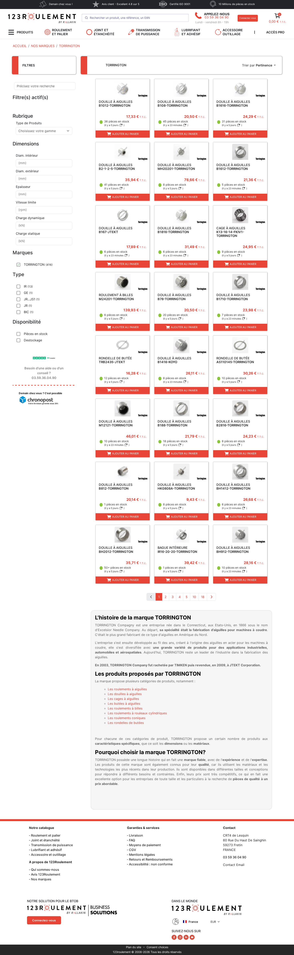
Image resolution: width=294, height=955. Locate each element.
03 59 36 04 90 (217, 17)
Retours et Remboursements (151, 859)
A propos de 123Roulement (50, 862)
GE (28, 293)
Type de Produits (29, 123)
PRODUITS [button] (25, 32)
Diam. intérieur (27, 155)
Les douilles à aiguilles (125, 694)
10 (194, 597)
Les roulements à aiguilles (127, 689)
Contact (229, 828)
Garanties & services (143, 828)
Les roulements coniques (126, 718)
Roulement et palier (45, 835)
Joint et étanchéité (45, 840)
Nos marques (41, 879)
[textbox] (41, 130)
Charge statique (28, 233)
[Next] (211, 597)
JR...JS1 (32, 299)
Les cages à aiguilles (123, 699)
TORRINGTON (38, 265)
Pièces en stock (36, 334)
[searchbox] (44, 163)
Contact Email (233, 865)
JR (28, 306)
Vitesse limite (26, 202)
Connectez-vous (247, 18)
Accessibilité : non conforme (151, 864)
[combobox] (44, 131)
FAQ (132, 840)
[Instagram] (181, 937)
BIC (28, 312)
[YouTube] (192, 937)
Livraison (136, 835)
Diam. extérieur (27, 171)
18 (202, 597)
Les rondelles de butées (126, 723)
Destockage (33, 340)
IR (28, 286)
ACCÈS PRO (275, 32)
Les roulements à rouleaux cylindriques (137, 713)
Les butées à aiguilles (124, 703)
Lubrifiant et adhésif (46, 850)
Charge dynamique (30, 218)
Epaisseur (23, 187)
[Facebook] (175, 937)
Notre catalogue (41, 828)
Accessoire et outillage (48, 855)
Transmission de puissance (52, 845)
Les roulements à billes (125, 708)
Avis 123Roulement (45, 874)
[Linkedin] (187, 937)
